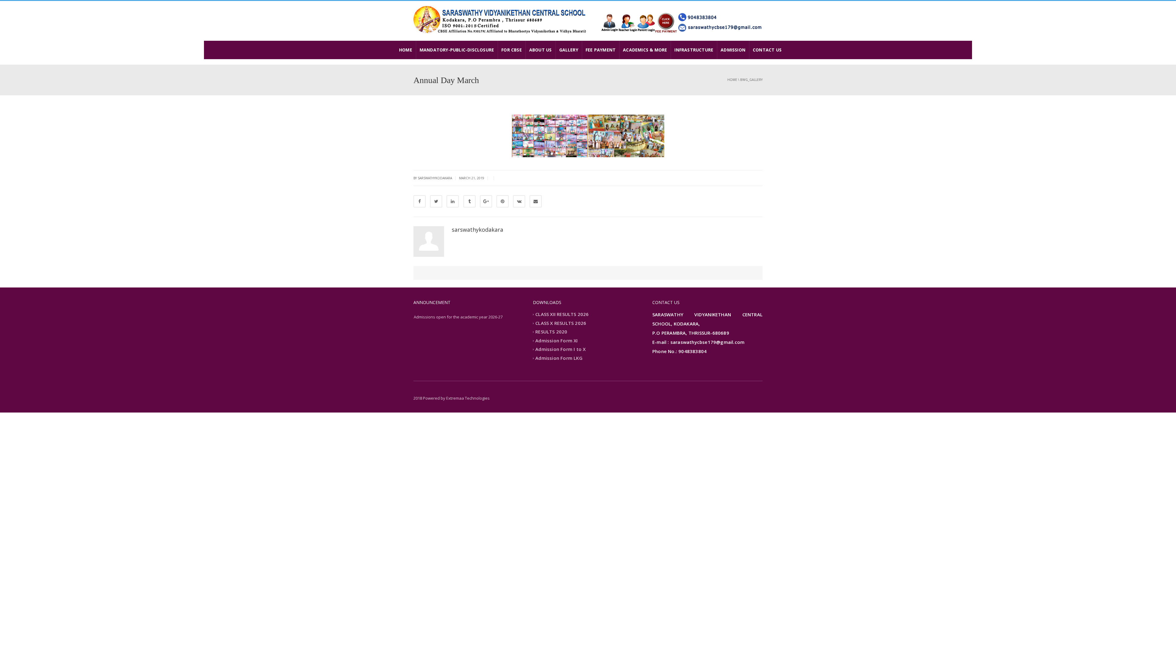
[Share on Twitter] (436, 201)
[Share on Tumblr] (469, 201)
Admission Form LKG (558, 358)
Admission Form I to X (560, 349)
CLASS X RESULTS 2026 (560, 323)
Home (732, 80)
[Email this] (536, 201)
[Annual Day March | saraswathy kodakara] (500, 19)
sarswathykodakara (477, 229)
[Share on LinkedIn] (453, 201)
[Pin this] (502, 201)
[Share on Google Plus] (486, 201)
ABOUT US (540, 50)
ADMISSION (733, 50)
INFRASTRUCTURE (693, 50)
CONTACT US (767, 50)
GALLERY (568, 50)
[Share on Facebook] (419, 201)
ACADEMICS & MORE (645, 50)
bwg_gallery (751, 80)
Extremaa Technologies (468, 398)
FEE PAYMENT (601, 50)
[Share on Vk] (519, 201)
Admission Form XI (556, 340)
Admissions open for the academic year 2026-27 (458, 317)
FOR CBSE (511, 50)
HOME (405, 50)
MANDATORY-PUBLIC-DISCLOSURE (457, 50)
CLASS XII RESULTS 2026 (562, 314)
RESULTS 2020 (551, 332)
